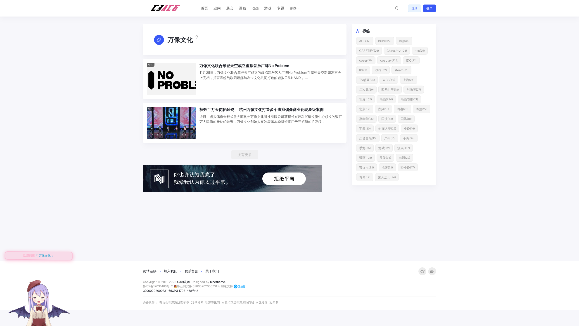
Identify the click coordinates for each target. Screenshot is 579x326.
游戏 (267, 8)
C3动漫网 (183, 282)
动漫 (365, 99)
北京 (364, 109)
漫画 (242, 8)
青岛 (364, 177)
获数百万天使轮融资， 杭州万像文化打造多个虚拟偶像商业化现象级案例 (261, 109)
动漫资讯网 (212, 302)
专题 (280, 8)
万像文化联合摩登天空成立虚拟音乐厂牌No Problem (244, 65)
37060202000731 (155, 290)
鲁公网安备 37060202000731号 (198, 286)
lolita (381, 70)
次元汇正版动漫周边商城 (238, 302)
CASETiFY (369, 51)
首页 (204, 8)
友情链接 (150, 271)
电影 (404, 158)
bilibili (384, 41)
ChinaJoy (397, 51)
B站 (404, 41)
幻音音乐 (368, 138)
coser (366, 60)
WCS (388, 80)
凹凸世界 (390, 89)
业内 (217, 8)
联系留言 (191, 271)
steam (401, 70)
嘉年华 (366, 119)
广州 (389, 138)
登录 (429, 8)
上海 (408, 80)
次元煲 (273, 302)
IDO (411, 60)
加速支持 (227, 286)
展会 (229, 8)
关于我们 (212, 271)
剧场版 (413, 89)
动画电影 (409, 99)
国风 (406, 119)
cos (420, 51)
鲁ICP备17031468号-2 (158, 286)
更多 (293, 8)
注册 (414, 8)
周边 (402, 109)
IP (363, 70)
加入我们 (170, 271)
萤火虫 (366, 167)
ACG (364, 41)
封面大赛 (387, 128)
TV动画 (367, 80)
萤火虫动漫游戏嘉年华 (174, 302)
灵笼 (385, 158)
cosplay (389, 60)
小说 (409, 128)
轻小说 (408, 167)
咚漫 (421, 109)
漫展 (403, 148)
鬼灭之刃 (387, 177)
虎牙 (387, 167)
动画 (255, 8)
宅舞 (365, 128)
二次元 (366, 89)
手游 (365, 148)
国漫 (387, 119)
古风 (383, 109)
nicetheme (217, 282)
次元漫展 (262, 302)
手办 (409, 138)
